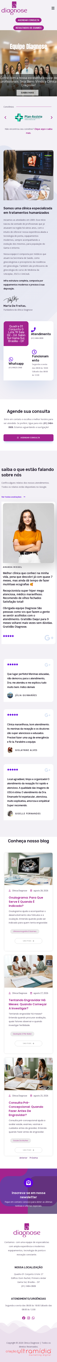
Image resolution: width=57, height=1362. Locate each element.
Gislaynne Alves (26, 750)
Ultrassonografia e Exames (24, 931)
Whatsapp (16, 363)
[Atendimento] (33, 329)
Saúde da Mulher (20, 1140)
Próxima (34, 1157)
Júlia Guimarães (26, 695)
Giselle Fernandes (28, 813)
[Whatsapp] (11, 359)
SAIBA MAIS (27, 92)
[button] (53, 8)
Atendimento (41, 334)
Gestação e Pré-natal (22, 1034)
